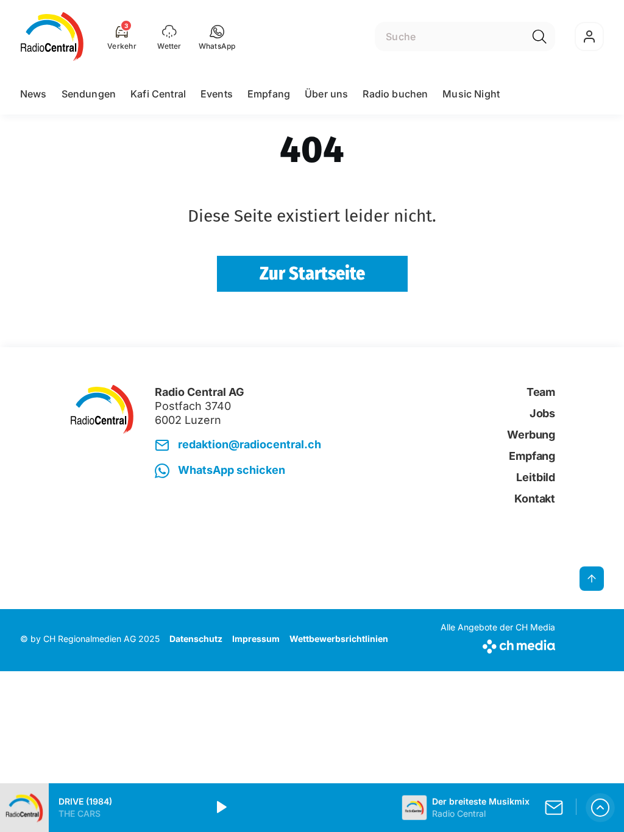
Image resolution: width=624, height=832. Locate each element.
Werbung (531, 434)
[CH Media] (498, 644)
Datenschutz (195, 638)
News (33, 94)
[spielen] (220, 807)
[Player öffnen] (600, 808)
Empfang (268, 94)
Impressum (256, 638)
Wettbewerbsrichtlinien (338, 638)
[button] (217, 36)
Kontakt (534, 498)
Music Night (471, 94)
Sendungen (89, 94)
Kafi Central (158, 94)
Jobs (542, 413)
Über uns (326, 94)
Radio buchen (395, 94)
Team (540, 392)
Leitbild (535, 477)
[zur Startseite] (52, 36)
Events (216, 94)
